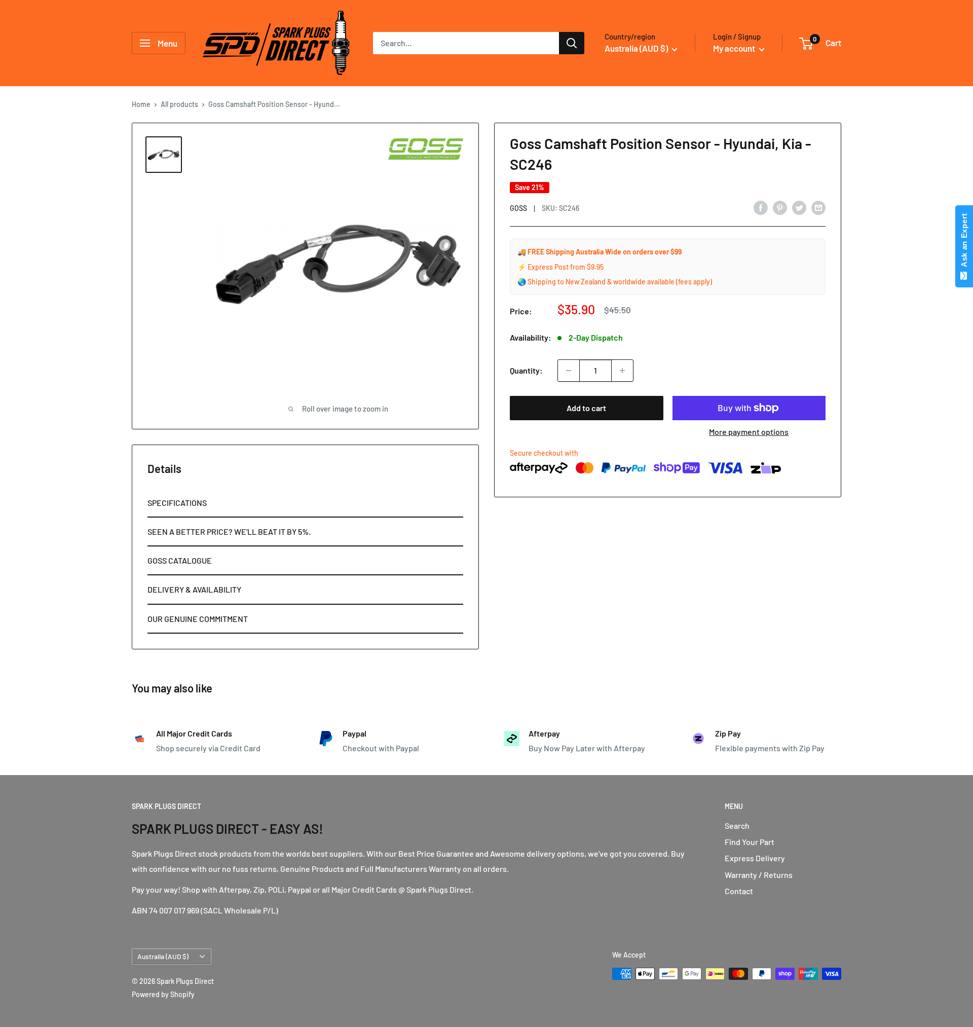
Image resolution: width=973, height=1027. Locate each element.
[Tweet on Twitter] (799, 207)
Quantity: (526, 370)
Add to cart (586, 408)
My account (735, 48)
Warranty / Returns (759, 874)
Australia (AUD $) (163, 956)
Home (141, 104)
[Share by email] (818, 207)
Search (737, 825)
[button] (305, 503)
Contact (739, 891)
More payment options (749, 431)
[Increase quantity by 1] (622, 370)
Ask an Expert (964, 242)
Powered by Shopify (163, 994)
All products (179, 104)
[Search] (571, 43)
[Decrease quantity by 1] (568, 370)
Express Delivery (755, 858)
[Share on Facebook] (761, 207)
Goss (518, 208)
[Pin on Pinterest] (780, 207)
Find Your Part (749, 842)
